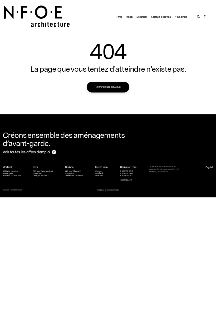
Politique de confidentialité (108, 190)
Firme (119, 16)
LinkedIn (98, 171)
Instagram (99, 175)
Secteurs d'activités (161, 16)
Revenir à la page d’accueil (108, 86)
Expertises (141, 16)
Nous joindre (181, 16)
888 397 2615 (127, 171)
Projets (129, 16)
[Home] (37, 12)
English (209, 167)
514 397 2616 (127, 173)
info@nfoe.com (126, 180)
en (205, 16)
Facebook (99, 173)
